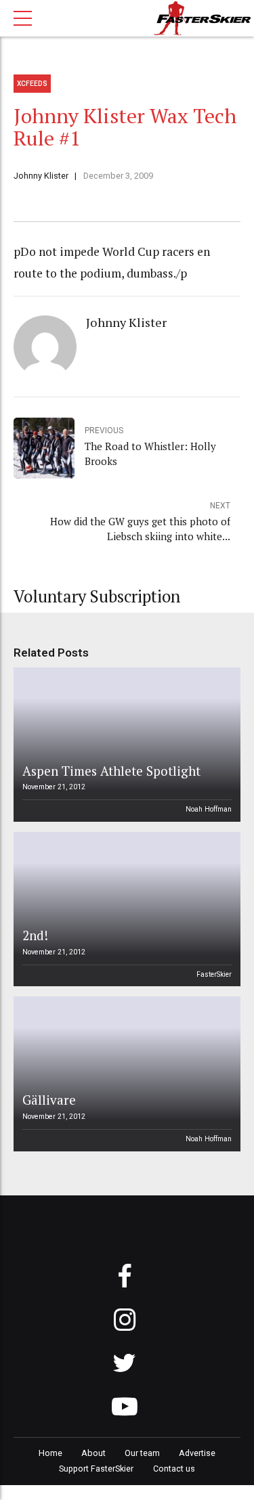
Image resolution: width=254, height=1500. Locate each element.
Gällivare (49, 1099)
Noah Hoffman (209, 809)
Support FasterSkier (96, 1468)
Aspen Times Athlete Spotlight (111, 770)
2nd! (35, 935)
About (93, 1453)
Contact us (174, 1468)
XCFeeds (32, 83)
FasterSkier (214, 974)
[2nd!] (125, 909)
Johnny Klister (41, 176)
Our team (142, 1453)
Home (50, 1453)
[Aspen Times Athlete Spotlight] (125, 744)
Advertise (197, 1453)
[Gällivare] (125, 1073)
